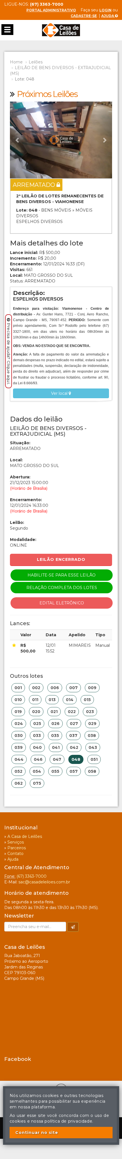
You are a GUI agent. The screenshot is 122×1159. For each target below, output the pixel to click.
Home (16, 62)
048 (75, 759)
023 (90, 711)
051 (94, 759)
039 (18, 747)
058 (92, 771)
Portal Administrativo (51, 10)
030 (18, 735)
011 (35, 699)
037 (73, 735)
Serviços (15, 842)
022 (72, 711)
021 (54, 711)
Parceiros (16, 847)
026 (55, 723)
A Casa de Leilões (24, 836)
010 (18, 699)
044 (19, 759)
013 (52, 699)
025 (37, 723)
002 (36, 687)
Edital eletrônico (61, 603)
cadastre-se (84, 16)
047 (57, 759)
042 (74, 747)
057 (74, 771)
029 (92, 723)
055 (55, 771)
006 (55, 687)
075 (37, 783)
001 (18, 687)
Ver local (60, 393)
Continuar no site (36, 1132)
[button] (17, 140)
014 (69, 699)
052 (18, 771)
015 (87, 699)
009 (92, 687)
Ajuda (108, 16)
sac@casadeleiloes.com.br (44, 882)
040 (37, 747)
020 (36, 711)
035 (55, 735)
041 (56, 747)
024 (18, 723)
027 (74, 723)
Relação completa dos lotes (61, 587)
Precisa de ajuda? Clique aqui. (8, 354)
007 (73, 687)
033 (37, 735)
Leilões (36, 62)
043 (93, 747)
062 (18, 783)
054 (37, 771)
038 (92, 735)
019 (18, 711)
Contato (15, 853)
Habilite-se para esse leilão (62, 575)
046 (38, 759)
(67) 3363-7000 (31, 876)
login (105, 10)
